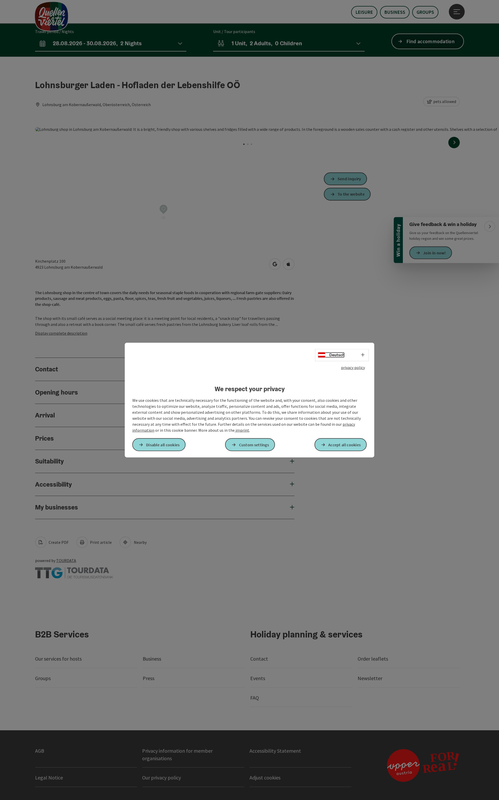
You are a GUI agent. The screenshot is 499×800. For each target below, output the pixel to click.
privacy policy (353, 367)
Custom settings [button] (254, 444)
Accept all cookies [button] (344, 444)
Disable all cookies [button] (163, 444)
